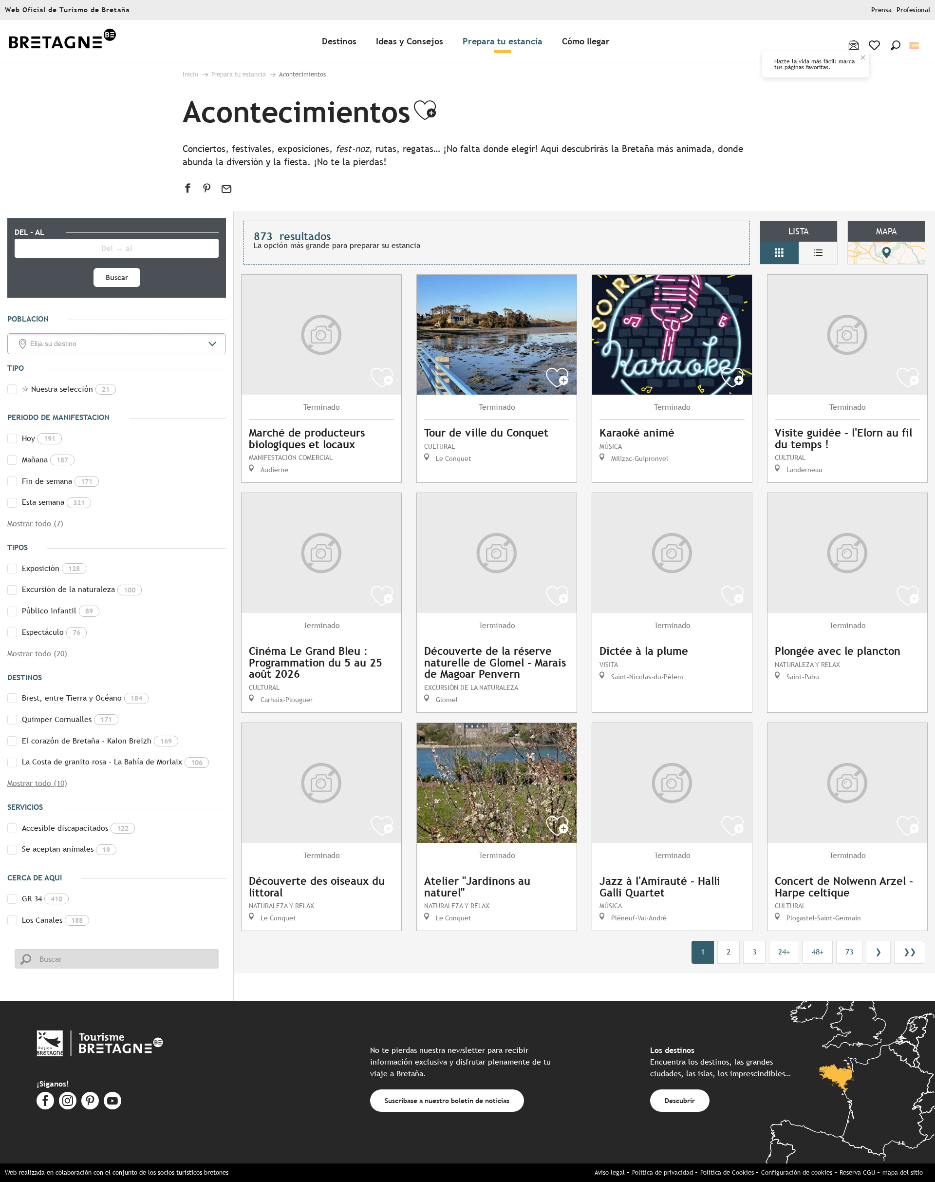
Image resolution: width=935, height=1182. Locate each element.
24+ (784, 951)
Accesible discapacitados (75, 828)
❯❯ (909, 951)
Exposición (51, 568)
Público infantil (57, 610)
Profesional (913, 10)
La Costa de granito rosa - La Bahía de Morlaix (112, 761)
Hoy (39, 438)
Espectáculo (51, 632)
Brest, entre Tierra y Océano (82, 698)
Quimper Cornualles (67, 719)
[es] (914, 46)
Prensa (881, 10)
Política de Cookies (727, 1172)
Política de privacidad (662, 1172)
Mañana (45, 459)
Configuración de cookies (796, 1172)
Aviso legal (610, 1172)
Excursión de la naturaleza (78, 589)
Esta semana (53, 502)
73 (849, 951)
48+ (817, 951)
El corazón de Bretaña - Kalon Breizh (97, 740)
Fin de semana (57, 481)
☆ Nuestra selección (66, 389)
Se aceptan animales (66, 849)
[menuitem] (62, 41)
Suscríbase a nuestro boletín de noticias (447, 1100)
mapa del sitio (902, 1172)
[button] (895, 45)
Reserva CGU (857, 1172)
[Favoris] (875, 45)
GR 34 (42, 898)
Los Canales (52, 920)
